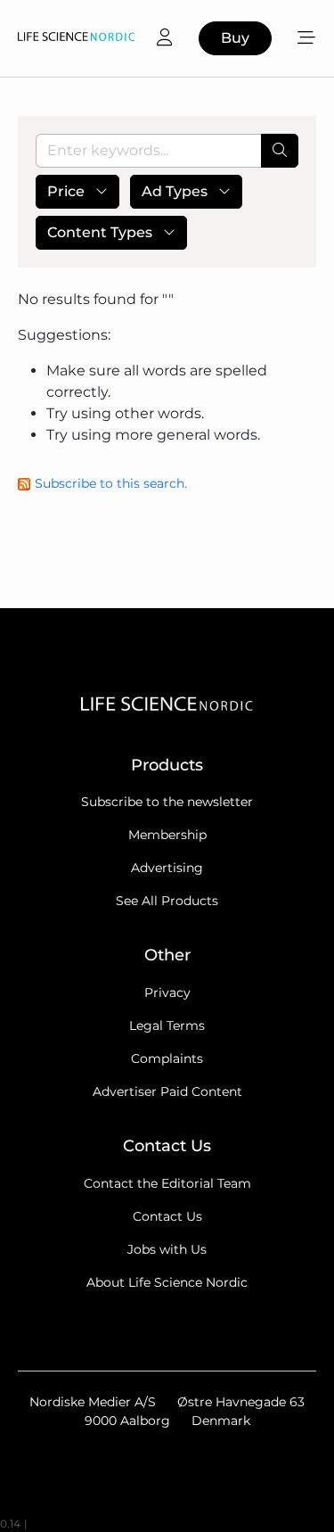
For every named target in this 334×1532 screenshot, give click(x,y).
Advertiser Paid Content (167, 1091)
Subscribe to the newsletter (167, 802)
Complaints (167, 1058)
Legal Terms (167, 1025)
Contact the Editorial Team (167, 1183)
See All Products (167, 901)
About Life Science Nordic (167, 1282)
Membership (167, 835)
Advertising (167, 868)
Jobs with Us (167, 1249)
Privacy (167, 992)
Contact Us (167, 1216)
